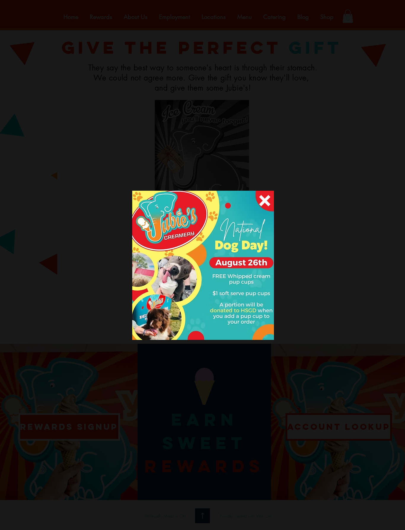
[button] (264, 200)
